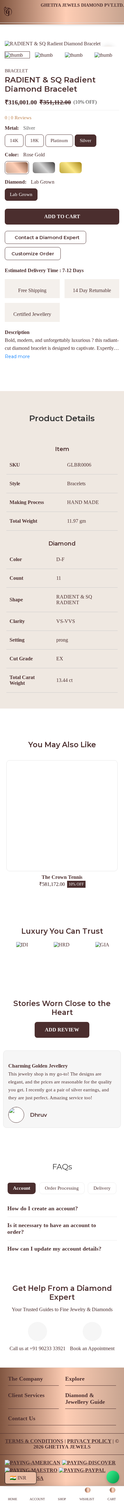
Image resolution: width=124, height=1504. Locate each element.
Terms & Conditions (34, 1441)
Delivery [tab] (102, 1188)
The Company (25, 1379)
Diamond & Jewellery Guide (85, 1398)
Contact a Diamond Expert (47, 237)
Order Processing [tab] (62, 1188)
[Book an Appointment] (100, 16)
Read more (17, 356)
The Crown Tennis (62, 877)
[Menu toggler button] (116, 16)
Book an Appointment (92, 1348)
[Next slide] (108, 43)
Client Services (26, 1395)
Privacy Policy (89, 1441)
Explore (75, 1379)
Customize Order (32, 254)
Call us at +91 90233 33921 (37, 1348)
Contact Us (21, 1418)
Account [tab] (21, 1188)
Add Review (62, 1029)
